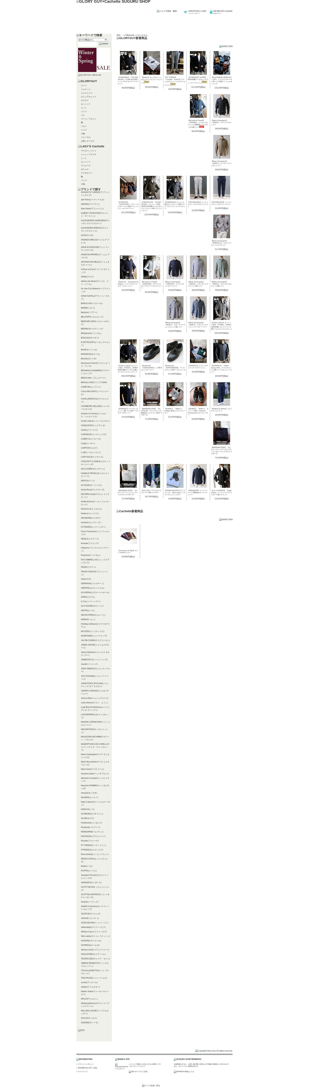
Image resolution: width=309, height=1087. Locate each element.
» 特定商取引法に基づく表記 (86, 1068)
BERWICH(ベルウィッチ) (92, 329)
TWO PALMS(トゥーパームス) (94, 978)
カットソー (86, 104)
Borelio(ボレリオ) (88, 359)
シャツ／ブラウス (88, 154)
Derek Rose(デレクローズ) (92, 490)
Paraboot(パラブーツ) (90, 827)
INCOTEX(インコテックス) (92, 631)
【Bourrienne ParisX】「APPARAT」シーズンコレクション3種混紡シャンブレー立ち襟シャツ (198, 123)
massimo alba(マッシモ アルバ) (94, 774)
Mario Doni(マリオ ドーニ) (92, 769)
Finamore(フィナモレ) (90, 555)
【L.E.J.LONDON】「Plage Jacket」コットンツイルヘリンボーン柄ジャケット (221, 492)
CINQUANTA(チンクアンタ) (93, 425)
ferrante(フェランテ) (90, 543)
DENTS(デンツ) (88, 481)
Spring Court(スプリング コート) (95, 950)
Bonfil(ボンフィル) (89, 350)
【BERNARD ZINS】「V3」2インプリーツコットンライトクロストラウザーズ (128, 492)
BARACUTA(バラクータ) (91, 303)
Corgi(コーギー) (88, 443)
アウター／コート (88, 151)
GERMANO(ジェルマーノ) (92, 583)
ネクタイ (85, 100)
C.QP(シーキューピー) (90, 452)
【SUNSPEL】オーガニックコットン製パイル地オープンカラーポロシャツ (128, 411)
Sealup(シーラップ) (89, 902)
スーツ (84, 85)
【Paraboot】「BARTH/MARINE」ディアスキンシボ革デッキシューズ (174, 368)
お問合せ (216, 26)
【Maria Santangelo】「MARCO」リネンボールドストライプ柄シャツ (198, 284)
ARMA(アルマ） (88, 277)
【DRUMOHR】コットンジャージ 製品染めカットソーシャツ (198, 492)
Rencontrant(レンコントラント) (94, 854)
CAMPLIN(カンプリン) (91, 387)
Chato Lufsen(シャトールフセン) (95, 421)
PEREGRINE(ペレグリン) (92, 832)
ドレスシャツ (87, 93)
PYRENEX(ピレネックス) (92, 850)
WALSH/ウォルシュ (89, 999)
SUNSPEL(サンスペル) (91, 941)
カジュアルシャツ (88, 97)
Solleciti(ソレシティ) (90, 918)
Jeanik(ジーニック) (89, 664)
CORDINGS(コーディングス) (93, 434)
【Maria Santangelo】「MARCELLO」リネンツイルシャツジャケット (221, 243)
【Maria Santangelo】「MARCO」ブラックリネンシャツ (221, 122)
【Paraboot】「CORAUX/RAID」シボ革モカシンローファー (151, 368)
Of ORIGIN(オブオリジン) (92, 814)
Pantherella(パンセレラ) (91, 823)
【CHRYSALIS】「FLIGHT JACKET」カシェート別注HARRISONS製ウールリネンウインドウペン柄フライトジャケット (151, 206)
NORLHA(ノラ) (87, 809)
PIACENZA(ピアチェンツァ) (93, 836)
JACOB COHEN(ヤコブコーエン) (95, 640)
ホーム (92, 26)
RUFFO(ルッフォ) (89, 871)
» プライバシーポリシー (85, 1064)
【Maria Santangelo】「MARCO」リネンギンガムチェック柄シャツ (221, 284)
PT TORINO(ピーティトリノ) (93, 845)
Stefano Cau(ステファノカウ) (94, 932)
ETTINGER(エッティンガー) (93, 527)
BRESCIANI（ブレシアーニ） (94, 378)
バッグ (84, 130)
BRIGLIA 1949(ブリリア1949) (94, 382)
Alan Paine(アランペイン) (92, 209)
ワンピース (86, 165)
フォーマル (86, 137)
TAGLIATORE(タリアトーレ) (93, 954)
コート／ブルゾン (88, 119)
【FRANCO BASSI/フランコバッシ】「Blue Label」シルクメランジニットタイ (174, 492)
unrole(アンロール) (89, 982)
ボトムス (85, 169)
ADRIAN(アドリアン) (90, 204)
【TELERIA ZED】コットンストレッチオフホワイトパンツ (198, 204)
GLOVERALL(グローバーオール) (95, 592)
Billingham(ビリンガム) (91, 333)
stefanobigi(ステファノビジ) (93, 927)
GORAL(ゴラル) (88, 597)
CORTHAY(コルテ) (89, 448)
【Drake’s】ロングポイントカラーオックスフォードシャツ (151, 80)
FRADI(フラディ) (88, 567)
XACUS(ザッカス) (89, 1018)
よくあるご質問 (185, 26)
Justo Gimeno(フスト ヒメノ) (94, 703)
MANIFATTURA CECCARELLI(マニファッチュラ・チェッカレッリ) (95, 747)
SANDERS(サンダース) (91, 882)
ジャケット (86, 89)
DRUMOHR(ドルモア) (90, 518)
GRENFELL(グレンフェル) (92, 588)
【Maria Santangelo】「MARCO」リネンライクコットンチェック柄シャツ (174, 325)
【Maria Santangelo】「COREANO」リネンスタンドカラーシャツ (174, 284)
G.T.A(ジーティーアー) (90, 601)
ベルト (84, 126)
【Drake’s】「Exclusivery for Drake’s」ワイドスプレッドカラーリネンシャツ (128, 284)
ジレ (83, 115)
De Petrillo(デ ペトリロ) (91, 485)
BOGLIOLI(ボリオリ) (90, 338)
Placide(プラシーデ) (89, 841)
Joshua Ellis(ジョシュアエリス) (94, 698)
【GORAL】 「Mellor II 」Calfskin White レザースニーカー (174, 411)
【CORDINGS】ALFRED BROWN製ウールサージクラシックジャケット (198, 80)
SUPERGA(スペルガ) (90, 945)
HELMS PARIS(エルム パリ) (93, 615)
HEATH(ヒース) (87, 610)
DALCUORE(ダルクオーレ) (93, 469)
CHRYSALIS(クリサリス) (92, 457)
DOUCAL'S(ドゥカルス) (91, 509)
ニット (84, 108)
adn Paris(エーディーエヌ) (92, 200)
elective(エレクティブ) (91, 522)
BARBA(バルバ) (88, 308)
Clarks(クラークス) (89, 430)
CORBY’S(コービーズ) (91, 439)
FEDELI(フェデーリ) (90, 539)
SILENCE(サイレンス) (90, 914)
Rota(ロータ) (86, 866)
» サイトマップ (82, 1071)
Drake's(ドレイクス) (89, 513)
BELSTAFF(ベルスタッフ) (92, 317)
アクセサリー (87, 173)
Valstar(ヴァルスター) (90, 987)
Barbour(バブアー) (89, 312)
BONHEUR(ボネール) (90, 354)
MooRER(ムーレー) (89, 797)
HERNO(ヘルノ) (88, 619)
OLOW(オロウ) (87, 818)
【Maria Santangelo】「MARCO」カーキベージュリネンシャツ (221, 163)
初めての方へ (123, 26)
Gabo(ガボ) (86, 579)
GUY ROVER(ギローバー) (92, 606)
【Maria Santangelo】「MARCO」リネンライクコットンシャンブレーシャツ (198, 325)
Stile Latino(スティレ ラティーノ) (95, 936)
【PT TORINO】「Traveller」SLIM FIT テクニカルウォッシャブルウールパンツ (174, 81)
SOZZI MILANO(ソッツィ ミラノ (95, 923)
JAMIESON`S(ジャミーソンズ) (94, 659)
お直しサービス (87, 141)
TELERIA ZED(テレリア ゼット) (95, 959)
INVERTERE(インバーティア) (94, 636)
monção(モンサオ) (89, 793)
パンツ (84, 111)
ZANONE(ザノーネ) (89, 1022)
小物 (83, 134)
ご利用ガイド (154, 26)
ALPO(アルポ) (87, 235)
